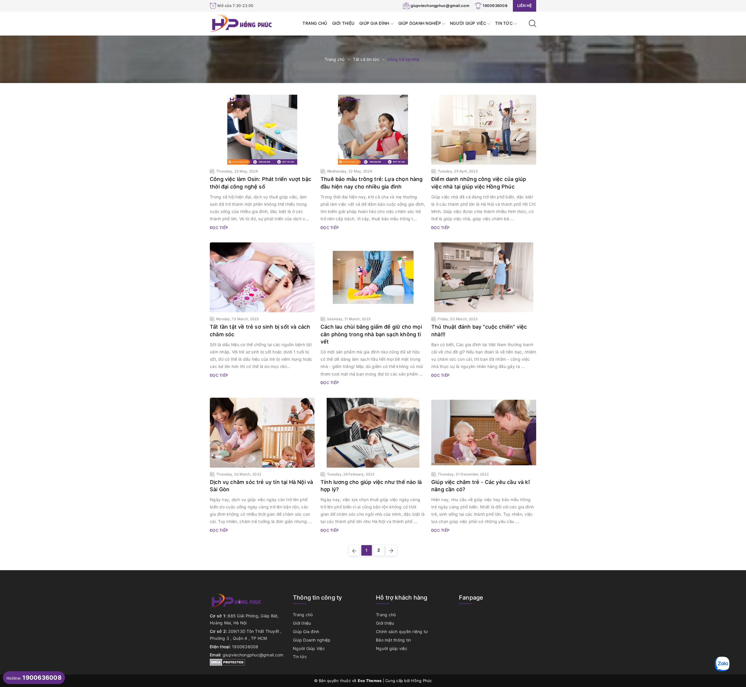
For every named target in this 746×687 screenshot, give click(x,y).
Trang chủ (314, 23)
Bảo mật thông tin (393, 639)
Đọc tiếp (219, 227)
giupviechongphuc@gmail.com (440, 5)
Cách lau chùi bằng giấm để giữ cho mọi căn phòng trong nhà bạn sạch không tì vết (371, 334)
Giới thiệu (343, 23)
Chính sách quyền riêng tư (402, 631)
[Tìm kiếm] (532, 22)
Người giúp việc (391, 648)
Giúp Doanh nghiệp (420, 23)
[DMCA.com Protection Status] (227, 661)
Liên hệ (524, 5)
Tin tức (504, 23)
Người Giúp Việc (468, 23)
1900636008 (495, 5)
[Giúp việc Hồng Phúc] (241, 22)
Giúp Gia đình (374, 23)
